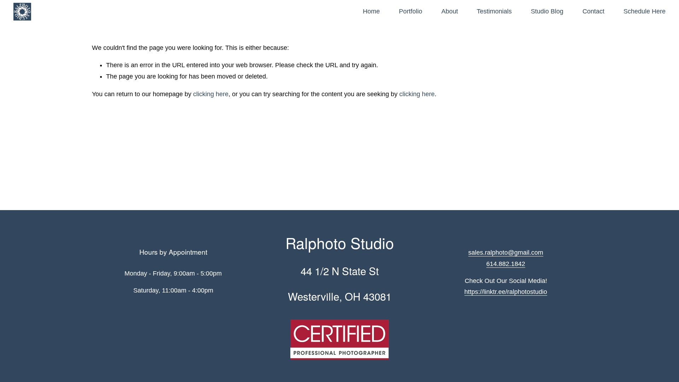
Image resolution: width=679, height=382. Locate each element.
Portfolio (410, 11)
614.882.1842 (505, 263)
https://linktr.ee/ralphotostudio (505, 291)
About (449, 11)
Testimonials (494, 11)
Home (371, 11)
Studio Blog (547, 11)
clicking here (210, 94)
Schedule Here (644, 11)
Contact (593, 11)
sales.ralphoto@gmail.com (505, 252)
